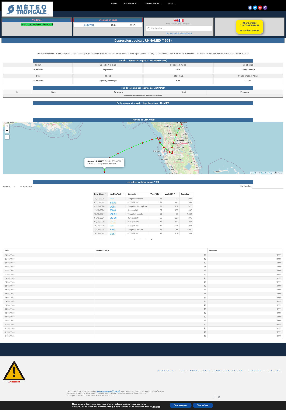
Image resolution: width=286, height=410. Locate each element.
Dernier (151, 239)
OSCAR (113, 210)
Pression (185, 194)
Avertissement (14, 382)
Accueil (114, 4)
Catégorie (132, 194)
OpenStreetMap (266, 173)
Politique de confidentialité (216, 371)
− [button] (7, 130)
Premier (134, 239)
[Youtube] (260, 8)
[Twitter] (255, 8)
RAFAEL (113, 202)
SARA (112, 199)
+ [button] (7, 126)
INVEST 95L (89, 25)
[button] (17, 186)
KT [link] (157, 194)
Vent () (154, 194)
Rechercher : (246, 186)
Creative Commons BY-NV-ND (108, 391)
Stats (170, 4)
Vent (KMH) (170, 194)
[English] (176, 20)
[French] (181, 20)
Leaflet (253, 173)
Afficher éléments (17, 186)
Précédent (140, 239)
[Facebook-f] (214, 397)
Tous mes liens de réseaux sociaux (179, 33)
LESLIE (113, 222)
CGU (182, 371)
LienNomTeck (115, 194)
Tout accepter (180, 405)
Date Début (99, 194)
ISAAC (112, 233)
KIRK (112, 225)
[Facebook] (250, 8)
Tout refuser (203, 405)
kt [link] (245, 69)
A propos (166, 371)
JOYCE (112, 229)
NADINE (113, 214)
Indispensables (130, 4)
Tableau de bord (152, 4)
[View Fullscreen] (7, 137)
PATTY (112, 206)
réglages (156, 406)
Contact (274, 371)
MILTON (113, 218)
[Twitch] (265, 8)
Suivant (146, 239)
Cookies (255, 371)
